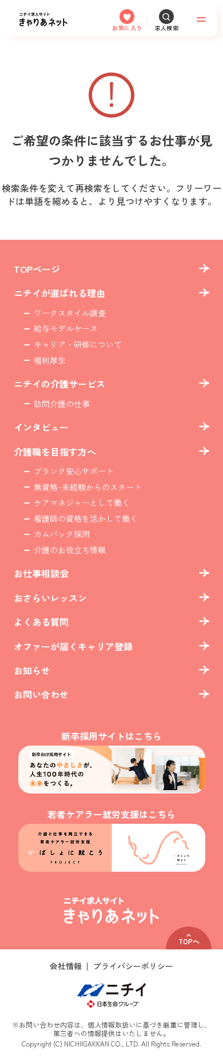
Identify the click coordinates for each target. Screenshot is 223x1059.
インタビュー (41, 427)
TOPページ (37, 269)
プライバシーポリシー (133, 966)
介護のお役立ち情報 (70, 550)
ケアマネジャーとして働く (82, 502)
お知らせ (32, 670)
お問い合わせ (41, 694)
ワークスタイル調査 (70, 313)
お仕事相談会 (41, 573)
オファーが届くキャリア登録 (73, 646)
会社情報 (66, 966)
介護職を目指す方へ (55, 451)
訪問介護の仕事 (62, 403)
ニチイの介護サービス (59, 383)
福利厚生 (50, 360)
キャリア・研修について (78, 344)
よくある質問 (41, 621)
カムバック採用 (62, 534)
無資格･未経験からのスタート (88, 487)
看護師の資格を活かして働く (86, 518)
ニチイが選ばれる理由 (59, 293)
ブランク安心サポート (74, 471)
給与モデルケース (66, 328)
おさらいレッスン (50, 597)
